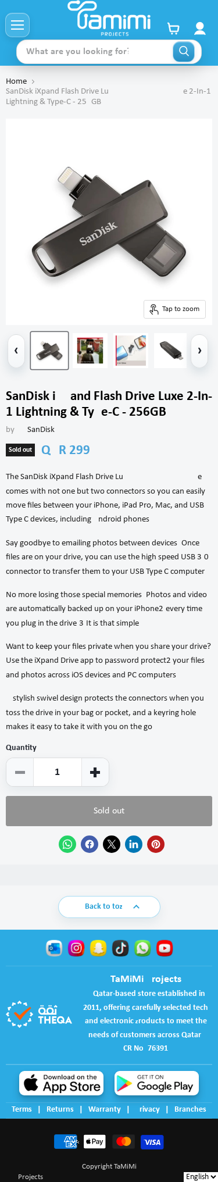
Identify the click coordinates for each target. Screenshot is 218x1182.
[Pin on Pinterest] (156, 844)
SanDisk (41, 430)
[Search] (184, 51)
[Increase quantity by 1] (95, 772)
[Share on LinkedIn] (133, 844)
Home (16, 81)
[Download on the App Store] (61, 1083)
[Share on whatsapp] (67, 844)
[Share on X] (111, 844)
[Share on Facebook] (89, 844)
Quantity (21, 748)
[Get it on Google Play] (157, 1083)
